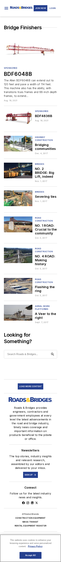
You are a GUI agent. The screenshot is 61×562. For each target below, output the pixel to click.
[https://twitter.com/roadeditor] (36, 502)
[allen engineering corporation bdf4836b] (18, 117)
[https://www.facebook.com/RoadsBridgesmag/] (23, 502)
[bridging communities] (18, 143)
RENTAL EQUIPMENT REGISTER (31, 525)
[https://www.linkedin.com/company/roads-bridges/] (32, 502)
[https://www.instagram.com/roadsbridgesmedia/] (27, 502)
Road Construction (44, 219)
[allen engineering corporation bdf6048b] (30, 49)
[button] (6, 8)
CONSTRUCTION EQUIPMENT (30, 518)
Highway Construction (44, 138)
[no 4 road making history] (18, 255)
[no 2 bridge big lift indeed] (18, 170)
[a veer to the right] (18, 312)
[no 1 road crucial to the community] (18, 224)
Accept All (30, 555)
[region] (30, 548)
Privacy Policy (35, 546)
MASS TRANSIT (30, 522)
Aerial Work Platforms (42, 307)
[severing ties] (18, 198)
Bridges (39, 164)
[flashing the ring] (18, 286)
